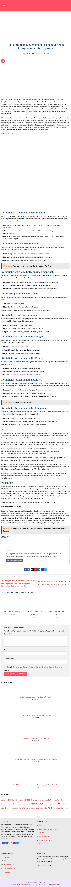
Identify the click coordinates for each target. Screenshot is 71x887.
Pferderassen (8, 872)
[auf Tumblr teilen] (42, 569)
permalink (61, 576)
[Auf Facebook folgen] (2, 843)
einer (41, 800)
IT (30, 884)
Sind (10, 808)
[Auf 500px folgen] (16, 843)
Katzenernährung (9, 868)
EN (19, 884)
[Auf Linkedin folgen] (11, 843)
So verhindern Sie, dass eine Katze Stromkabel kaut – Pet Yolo (35, 759)
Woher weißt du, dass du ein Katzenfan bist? (35, 697)
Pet (60, 803)
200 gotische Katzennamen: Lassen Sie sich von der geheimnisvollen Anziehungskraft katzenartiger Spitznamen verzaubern (18, 583)
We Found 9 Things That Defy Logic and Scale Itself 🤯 (57, 613)
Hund (62, 800)
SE (42, 884)
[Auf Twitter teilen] (28, 569)
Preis (3, 808)
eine (34, 800)
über (66, 808)
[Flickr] (13, 843)
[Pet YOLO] (35, 5)
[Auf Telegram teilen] (45, 569)
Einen (37, 800)
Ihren (27, 804)
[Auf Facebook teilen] (25, 569)
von (32, 808)
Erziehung (45, 800)
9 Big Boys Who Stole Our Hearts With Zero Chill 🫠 (12, 612)
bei (9, 800)
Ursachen (28, 808)
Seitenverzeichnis (44, 836)
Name (6, 650)
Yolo (50, 807)
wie (45, 808)
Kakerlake (7, 857)
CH (45, 884)
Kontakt (41, 832)
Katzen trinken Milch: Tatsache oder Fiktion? (35, 715)
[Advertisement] (35, 25)
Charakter (14, 800)
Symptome (14, 808)
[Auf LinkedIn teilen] (38, 569)
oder (56, 804)
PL (25, 884)
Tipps (19, 808)
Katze (6, 99)
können (46, 804)
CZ (57, 884)
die (28, 800)
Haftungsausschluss (45, 840)
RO (39, 884)
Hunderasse (17, 804)
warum (36, 808)
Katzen (36, 127)
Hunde (3, 804)
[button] (4, 5)
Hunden (9, 804)
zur (64, 808)
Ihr (22, 804)
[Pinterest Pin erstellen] (35, 569)
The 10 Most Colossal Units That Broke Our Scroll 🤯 (34, 613)
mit (53, 804)
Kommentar (8, 634)
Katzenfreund (15, 118)
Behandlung (4, 800)
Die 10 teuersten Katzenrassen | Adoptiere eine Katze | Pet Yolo (35, 785)
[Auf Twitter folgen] (5, 843)
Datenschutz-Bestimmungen (48, 829)
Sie (6, 808)
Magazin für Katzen (35, 42)
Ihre (24, 804)
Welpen (41, 808)
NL (28, 884)
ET (54, 884)
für (49, 799)
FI (48, 884)
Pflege (65, 804)
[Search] (69, 5)
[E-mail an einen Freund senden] (32, 569)
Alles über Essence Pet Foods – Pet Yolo (36, 739)
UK (33, 884)
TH (51, 884)
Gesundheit (55, 800)
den (22, 800)
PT (36, 884)
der (25, 800)
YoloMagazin (58, 808)
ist (29, 804)
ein (31, 800)
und (24, 808)
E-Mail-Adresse (9, 658)
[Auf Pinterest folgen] (8, 843)
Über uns (42, 825)
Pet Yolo (46, 53)
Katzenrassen (61, 125)
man (50, 804)
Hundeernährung (9, 864)
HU (60, 884)
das (20, 800)
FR (22, 884)
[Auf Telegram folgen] (19, 843)
